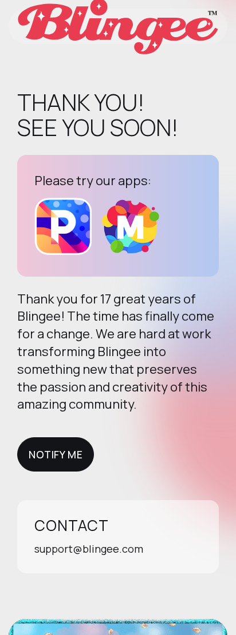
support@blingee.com (88, 549)
